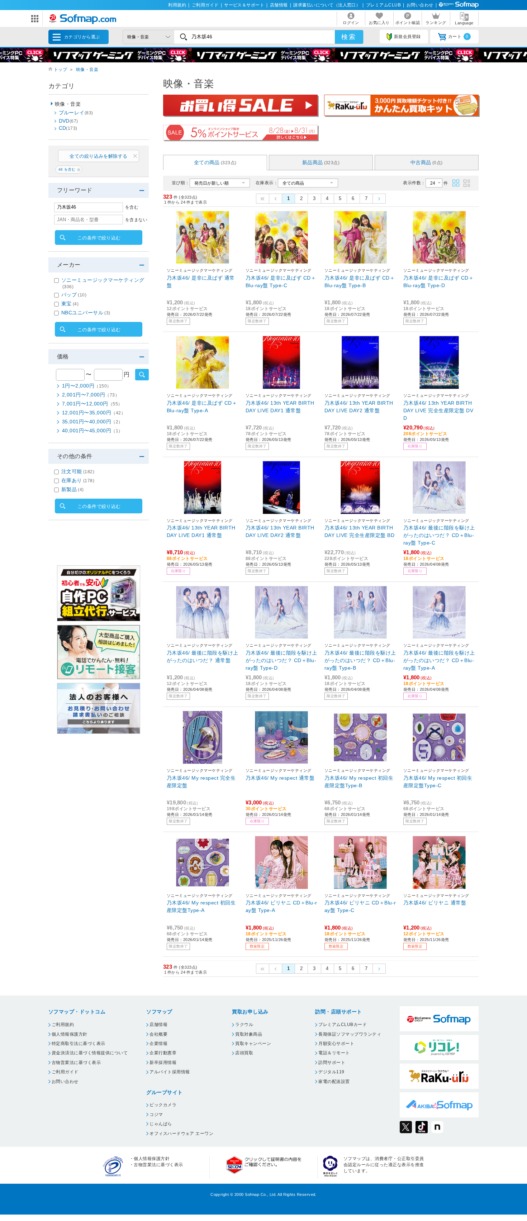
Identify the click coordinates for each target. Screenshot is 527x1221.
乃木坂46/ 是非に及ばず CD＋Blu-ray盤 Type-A (202, 406)
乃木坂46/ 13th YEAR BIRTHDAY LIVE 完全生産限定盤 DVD (438, 410)
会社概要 (158, 1034)
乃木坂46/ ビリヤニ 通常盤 (434, 903)
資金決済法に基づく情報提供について (90, 1052)
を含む (131, 207)
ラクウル (244, 1024)
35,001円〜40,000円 (92, 421)
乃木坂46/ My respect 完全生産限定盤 (201, 781)
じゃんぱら (160, 1123)
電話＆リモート (334, 1052)
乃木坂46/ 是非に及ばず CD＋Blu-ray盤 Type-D (438, 281)
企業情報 (158, 1043)
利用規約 (177, 5)
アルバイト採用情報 (169, 1071)
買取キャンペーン (253, 1043)
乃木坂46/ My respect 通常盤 (280, 778)
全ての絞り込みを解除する (99, 156)
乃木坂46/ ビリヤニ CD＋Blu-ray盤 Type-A (281, 906)
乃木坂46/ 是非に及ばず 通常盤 (201, 281)
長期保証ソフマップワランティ (349, 1034)
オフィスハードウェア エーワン (181, 1133)
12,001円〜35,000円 (93, 412)
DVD (68, 121)
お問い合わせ (420, 5)
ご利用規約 (63, 1024)
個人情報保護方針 (69, 1034)
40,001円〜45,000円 (92, 430)
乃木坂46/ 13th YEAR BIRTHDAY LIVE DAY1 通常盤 (280, 406)
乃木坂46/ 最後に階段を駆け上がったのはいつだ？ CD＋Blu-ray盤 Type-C (439, 535)
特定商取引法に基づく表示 (78, 1043)
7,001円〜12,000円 (92, 404)
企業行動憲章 (162, 1052)
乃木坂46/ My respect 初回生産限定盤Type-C (437, 781)
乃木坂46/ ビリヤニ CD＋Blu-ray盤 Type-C (360, 906)
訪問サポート (331, 1062)
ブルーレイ (76, 112)
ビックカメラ (162, 1104)
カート (458, 36)
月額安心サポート (336, 1043)
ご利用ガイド (205, 5)
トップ (60, 69)
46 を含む (67, 169)
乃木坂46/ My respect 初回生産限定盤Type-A (201, 906)
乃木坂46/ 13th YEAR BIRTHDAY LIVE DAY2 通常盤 (358, 406)
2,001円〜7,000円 (90, 395)
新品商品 (321, 162)
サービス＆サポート (244, 5)
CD (68, 128)
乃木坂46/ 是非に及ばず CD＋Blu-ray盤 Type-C (281, 281)
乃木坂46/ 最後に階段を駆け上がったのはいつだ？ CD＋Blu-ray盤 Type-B (360, 660)
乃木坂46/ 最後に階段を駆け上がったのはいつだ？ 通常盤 (202, 656)
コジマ (156, 1114)
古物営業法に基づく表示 (76, 1062)
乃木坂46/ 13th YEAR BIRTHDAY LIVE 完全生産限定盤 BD (359, 531)
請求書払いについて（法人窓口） (326, 5)
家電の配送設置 (334, 1081)
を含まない (136, 219)
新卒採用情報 (162, 1062)
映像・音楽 (87, 69)
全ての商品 (215, 162)
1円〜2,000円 (86, 386)
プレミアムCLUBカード (342, 1024)
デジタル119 (331, 1071)
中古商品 (426, 162)
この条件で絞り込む (99, 238)
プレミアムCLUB (383, 5)
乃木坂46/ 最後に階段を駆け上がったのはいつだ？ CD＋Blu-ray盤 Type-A (439, 660)
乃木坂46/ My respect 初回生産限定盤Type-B (358, 781)
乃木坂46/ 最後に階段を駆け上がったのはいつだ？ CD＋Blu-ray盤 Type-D (281, 660)
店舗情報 (279, 5)
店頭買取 (244, 1052)
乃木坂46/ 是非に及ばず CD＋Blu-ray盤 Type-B (359, 281)
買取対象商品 (248, 1034)
